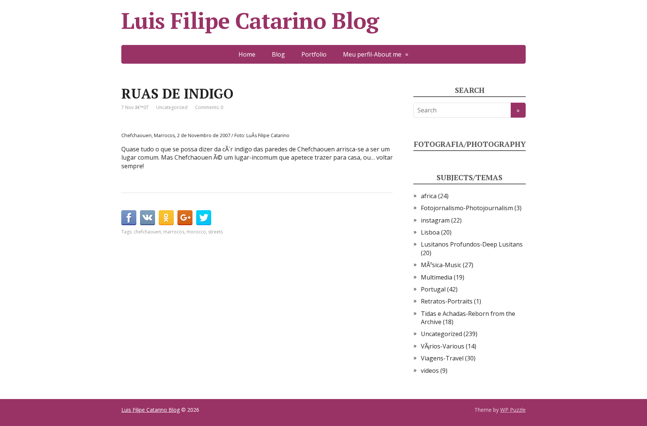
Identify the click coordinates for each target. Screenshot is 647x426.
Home (247, 54)
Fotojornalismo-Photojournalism (467, 208)
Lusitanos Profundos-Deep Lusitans (472, 244)
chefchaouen (147, 232)
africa (429, 196)
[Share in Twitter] (203, 217)
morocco (196, 232)
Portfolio (313, 54)
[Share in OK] (166, 217)
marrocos (173, 232)
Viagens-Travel (442, 358)
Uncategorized (172, 107)
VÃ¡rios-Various (442, 346)
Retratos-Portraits (447, 301)
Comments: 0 (209, 107)
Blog (278, 54)
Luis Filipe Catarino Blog (250, 20)
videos (430, 370)
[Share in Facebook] (128, 217)
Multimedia (436, 277)
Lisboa (430, 232)
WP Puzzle (513, 409)
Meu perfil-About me (372, 54)
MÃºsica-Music (441, 265)
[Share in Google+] (184, 217)
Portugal (433, 289)
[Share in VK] (147, 217)
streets (215, 232)
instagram (435, 220)
